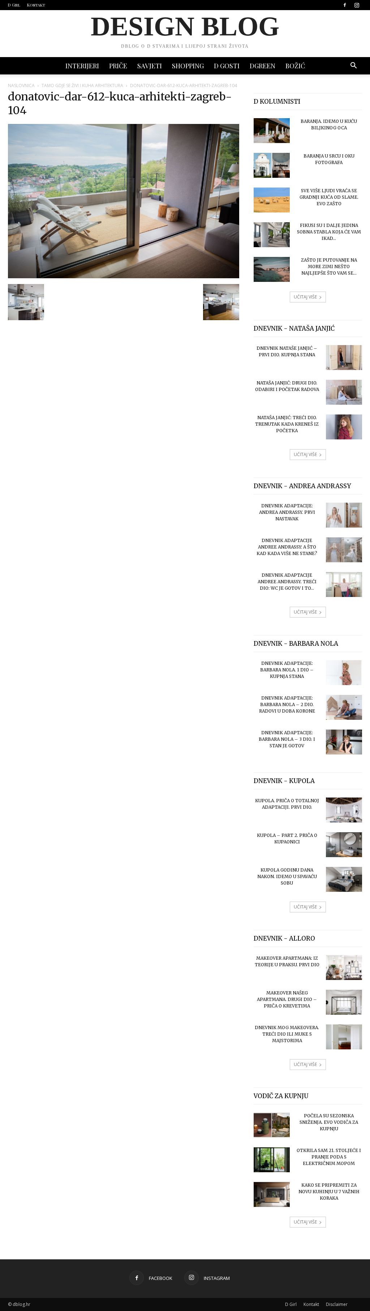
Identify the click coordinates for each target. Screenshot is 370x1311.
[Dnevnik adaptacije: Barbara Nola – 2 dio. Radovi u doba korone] (344, 707)
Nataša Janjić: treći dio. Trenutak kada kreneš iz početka (287, 424)
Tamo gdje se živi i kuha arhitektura (82, 85)
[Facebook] (344, 5)
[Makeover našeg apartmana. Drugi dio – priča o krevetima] (344, 1002)
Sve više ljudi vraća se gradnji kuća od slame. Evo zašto (329, 197)
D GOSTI (227, 65)
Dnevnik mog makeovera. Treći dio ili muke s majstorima (287, 1034)
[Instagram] (356, 5)
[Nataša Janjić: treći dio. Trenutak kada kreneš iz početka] (344, 426)
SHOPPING (188, 65)
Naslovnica (21, 85)
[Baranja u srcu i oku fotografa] (272, 165)
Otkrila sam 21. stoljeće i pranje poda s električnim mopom (329, 1157)
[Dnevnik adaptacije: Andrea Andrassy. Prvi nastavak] (344, 515)
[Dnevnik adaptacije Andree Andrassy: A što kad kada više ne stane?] (344, 549)
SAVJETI (149, 65)
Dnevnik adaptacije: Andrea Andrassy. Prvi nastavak (287, 512)
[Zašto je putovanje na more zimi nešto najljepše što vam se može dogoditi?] (272, 269)
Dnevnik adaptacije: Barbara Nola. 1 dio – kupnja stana (287, 670)
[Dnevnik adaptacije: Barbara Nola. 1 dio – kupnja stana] (344, 672)
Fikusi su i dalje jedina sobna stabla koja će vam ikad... (329, 232)
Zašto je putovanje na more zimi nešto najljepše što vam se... (329, 266)
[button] (353, 66)
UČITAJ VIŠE (305, 297)
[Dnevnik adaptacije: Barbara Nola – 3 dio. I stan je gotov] (344, 742)
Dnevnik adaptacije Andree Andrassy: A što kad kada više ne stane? (287, 547)
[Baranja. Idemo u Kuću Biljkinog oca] (272, 130)
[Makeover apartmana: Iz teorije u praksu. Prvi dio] (344, 967)
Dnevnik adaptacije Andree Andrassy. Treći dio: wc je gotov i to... (287, 581)
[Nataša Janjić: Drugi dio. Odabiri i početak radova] (344, 392)
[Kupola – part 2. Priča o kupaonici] (344, 844)
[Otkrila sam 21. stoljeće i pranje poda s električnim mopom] (272, 1159)
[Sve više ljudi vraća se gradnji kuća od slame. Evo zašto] (272, 200)
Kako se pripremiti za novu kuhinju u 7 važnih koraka (329, 1191)
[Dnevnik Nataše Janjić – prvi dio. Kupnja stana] (344, 357)
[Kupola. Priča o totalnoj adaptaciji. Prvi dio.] (344, 810)
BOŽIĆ (295, 65)
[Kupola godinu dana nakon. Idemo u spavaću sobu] (344, 879)
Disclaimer (337, 1304)
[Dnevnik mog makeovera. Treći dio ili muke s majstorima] (344, 1036)
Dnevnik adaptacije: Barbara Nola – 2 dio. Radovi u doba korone (287, 704)
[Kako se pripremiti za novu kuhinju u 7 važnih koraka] (272, 1194)
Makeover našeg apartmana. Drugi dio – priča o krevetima (287, 999)
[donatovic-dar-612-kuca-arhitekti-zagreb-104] (123, 276)
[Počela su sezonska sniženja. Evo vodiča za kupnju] (272, 1125)
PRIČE (118, 65)
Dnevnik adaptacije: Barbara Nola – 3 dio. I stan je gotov (287, 739)
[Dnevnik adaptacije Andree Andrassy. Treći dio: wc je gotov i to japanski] (344, 584)
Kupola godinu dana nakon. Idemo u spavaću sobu (287, 876)
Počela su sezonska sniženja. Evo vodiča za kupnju (329, 1122)
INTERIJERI (82, 65)
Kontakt (36, 5)
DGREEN (262, 65)
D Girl (14, 5)
